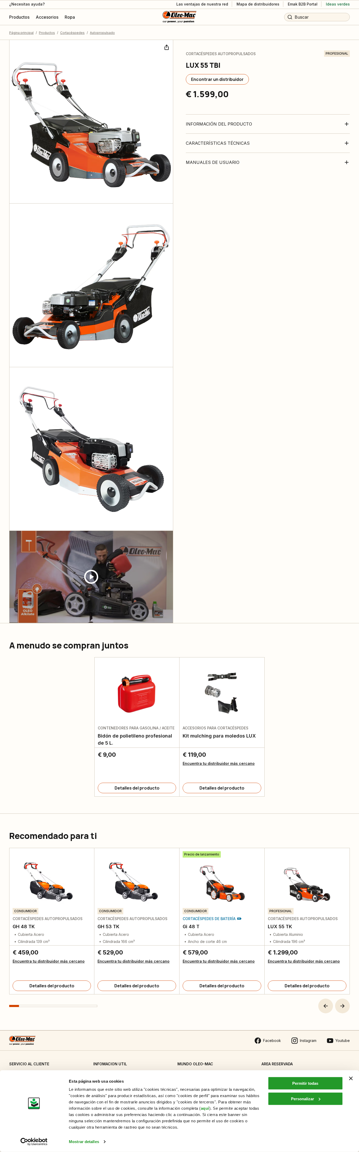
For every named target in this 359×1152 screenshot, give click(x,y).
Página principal (21, 33)
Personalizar (302, 1098)
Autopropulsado (102, 33)
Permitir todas (305, 1083)
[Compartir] (166, 46)
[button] (325, 1006)
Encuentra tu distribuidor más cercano (219, 763)
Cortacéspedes (72, 33)
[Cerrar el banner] (351, 1078)
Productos (47, 33)
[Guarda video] (91, 577)
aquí (205, 1108)
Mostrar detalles (84, 1141)
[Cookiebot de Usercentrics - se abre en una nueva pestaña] (34, 1142)
